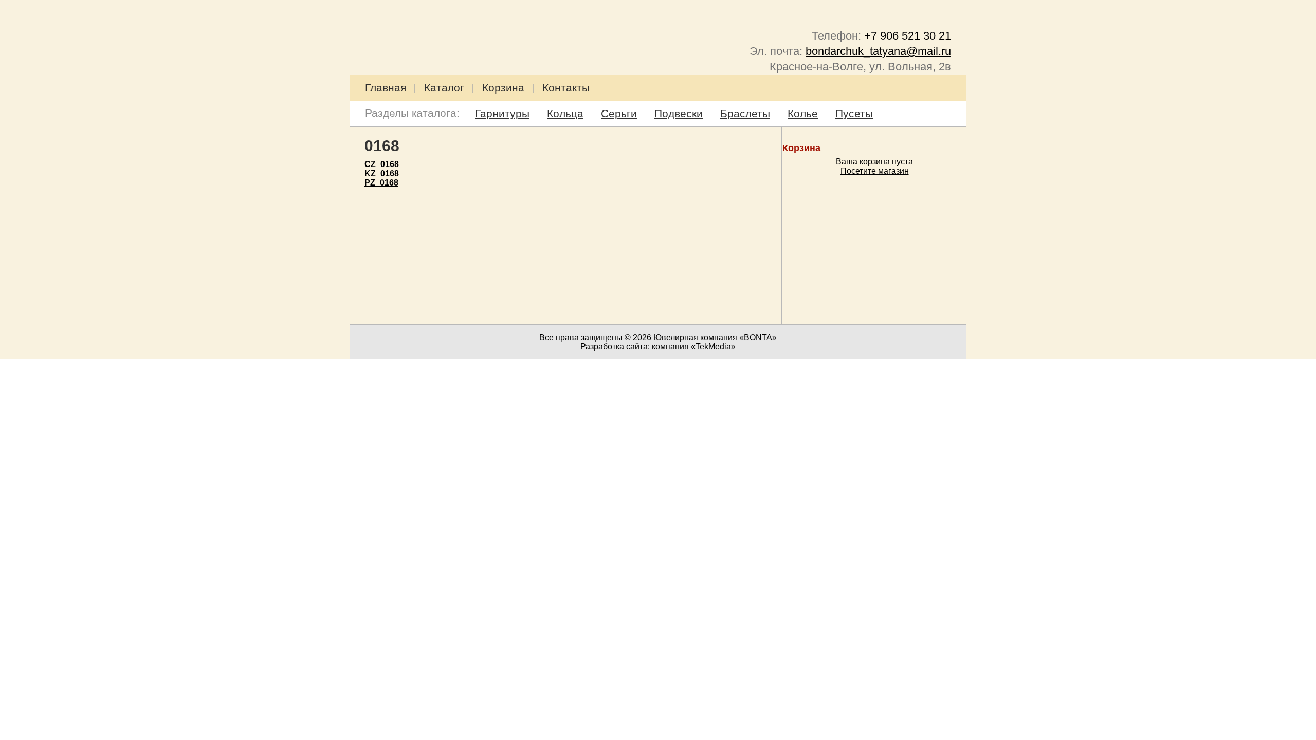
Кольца (565, 113)
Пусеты (854, 113)
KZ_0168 (381, 173)
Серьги (619, 113)
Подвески (678, 113)
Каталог (444, 88)
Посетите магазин (874, 170)
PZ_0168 (381, 182)
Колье (803, 113)
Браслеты (745, 113)
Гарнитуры (502, 113)
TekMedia (713, 346)
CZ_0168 (381, 164)
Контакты (566, 88)
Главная (385, 88)
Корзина (503, 88)
